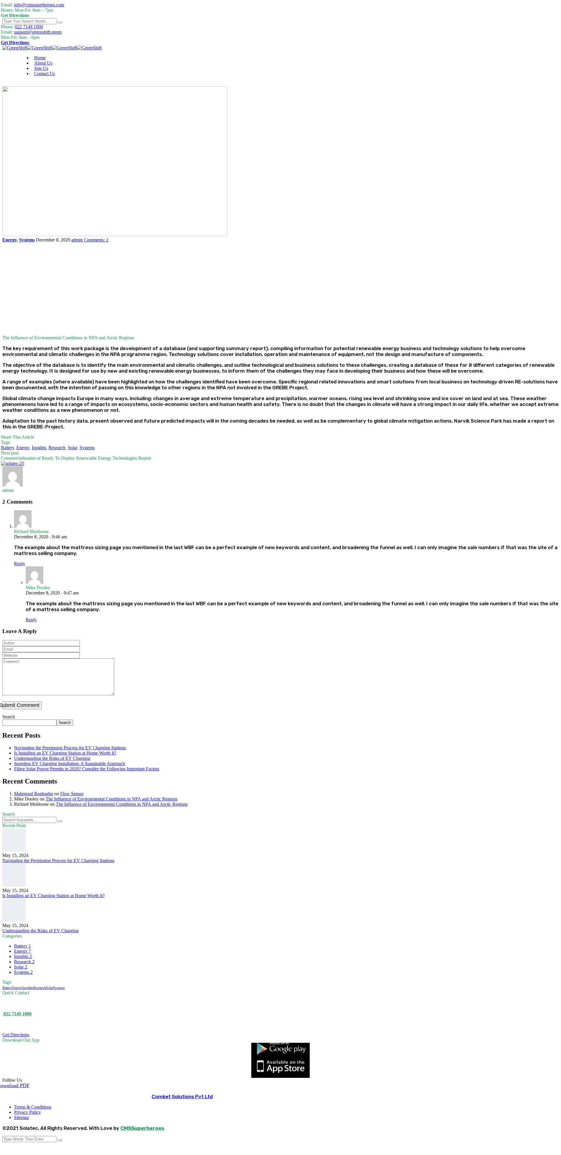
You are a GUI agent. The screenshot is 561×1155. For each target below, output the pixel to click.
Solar (72, 447)
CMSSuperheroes (142, 1128)
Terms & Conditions (32, 1106)
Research (57, 447)
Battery (7, 447)
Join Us (41, 68)
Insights (39, 447)
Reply (19, 563)
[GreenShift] (14, 47)
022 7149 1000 (29, 26)
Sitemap (21, 1117)
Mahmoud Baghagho (33, 793)
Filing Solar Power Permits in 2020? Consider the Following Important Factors (86, 768)
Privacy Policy (27, 1112)
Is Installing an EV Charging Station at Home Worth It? (65, 753)
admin (77, 239)
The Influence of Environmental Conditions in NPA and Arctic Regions (111, 798)
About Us (43, 62)
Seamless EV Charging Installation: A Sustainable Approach (69, 763)
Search (8, 716)
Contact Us (44, 73)
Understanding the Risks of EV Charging (52, 758)
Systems (27, 239)
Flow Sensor (72, 793)
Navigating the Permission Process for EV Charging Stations (70, 747)
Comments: (96, 239)
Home (40, 57)
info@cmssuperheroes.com (39, 4)
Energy (9, 239)
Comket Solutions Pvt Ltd (182, 1096)
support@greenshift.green (38, 32)
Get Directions (15, 42)
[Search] (60, 22)
